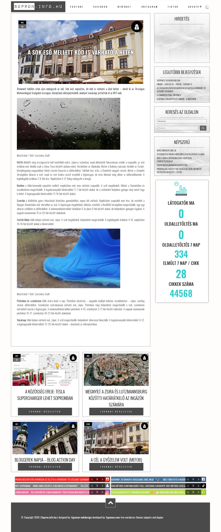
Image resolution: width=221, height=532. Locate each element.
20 (88, 359)
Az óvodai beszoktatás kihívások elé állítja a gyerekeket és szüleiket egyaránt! (181, 89)
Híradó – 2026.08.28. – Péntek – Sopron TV (174, 84)
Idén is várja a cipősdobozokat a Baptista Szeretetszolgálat (174, 159)
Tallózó (79, 486)
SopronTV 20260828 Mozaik (168, 80)
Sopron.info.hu (49, 517)
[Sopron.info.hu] (38, 11)
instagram (149, 6)
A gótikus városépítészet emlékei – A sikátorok (176, 99)
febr (88, 424)
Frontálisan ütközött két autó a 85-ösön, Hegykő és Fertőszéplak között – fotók (179, 170)
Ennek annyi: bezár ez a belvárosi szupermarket (50, 486)
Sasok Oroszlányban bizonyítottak (172, 165)
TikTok (173, 6)
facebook (100, 6)
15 (17, 428)
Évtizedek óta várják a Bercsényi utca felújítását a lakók (180, 154)
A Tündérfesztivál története (169, 95)
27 (88, 428)
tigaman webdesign (81, 517)
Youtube (76, 6)
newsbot (124, 6)
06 (22, 26)
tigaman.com (113, 517)
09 (17, 359)
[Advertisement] (182, 43)
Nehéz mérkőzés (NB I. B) (166, 150)
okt (16, 355)
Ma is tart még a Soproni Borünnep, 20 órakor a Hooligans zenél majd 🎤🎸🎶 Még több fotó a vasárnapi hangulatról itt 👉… (144, 479)
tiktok (204, 486)
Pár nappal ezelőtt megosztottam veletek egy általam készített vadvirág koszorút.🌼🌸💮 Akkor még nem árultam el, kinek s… (123, 492)
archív (193, 6)
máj (22, 22)
